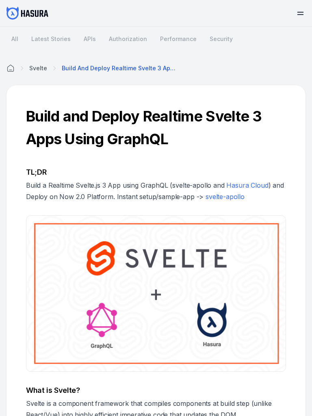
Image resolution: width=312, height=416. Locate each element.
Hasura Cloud (247, 185)
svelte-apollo (225, 197)
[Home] (10, 68)
